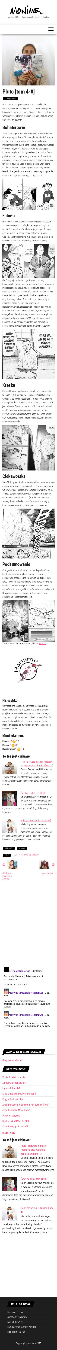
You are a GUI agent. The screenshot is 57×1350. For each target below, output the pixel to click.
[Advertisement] (28, 1267)
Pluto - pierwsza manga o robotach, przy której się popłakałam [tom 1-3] (34, 1149)
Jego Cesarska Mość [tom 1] (16, 1110)
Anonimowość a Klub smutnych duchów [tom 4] (26, 1104)
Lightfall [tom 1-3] (11, 1088)
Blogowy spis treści (12, 1060)
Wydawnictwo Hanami (29, 854)
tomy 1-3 (42, 643)
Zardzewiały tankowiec (13, 1082)
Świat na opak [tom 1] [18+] (33, 793)
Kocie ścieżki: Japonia (13, 1077)
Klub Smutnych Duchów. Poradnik (19, 1093)
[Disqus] (28, 922)
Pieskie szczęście (11, 1115)
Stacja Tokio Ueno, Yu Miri (15, 1120)
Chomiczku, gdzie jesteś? (15, 1126)
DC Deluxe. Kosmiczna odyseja (7, 876)
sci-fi (15, 855)
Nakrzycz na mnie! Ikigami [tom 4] (36, 820)
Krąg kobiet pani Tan (12, 1099)
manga (22, 848)
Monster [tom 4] (47, 874)
